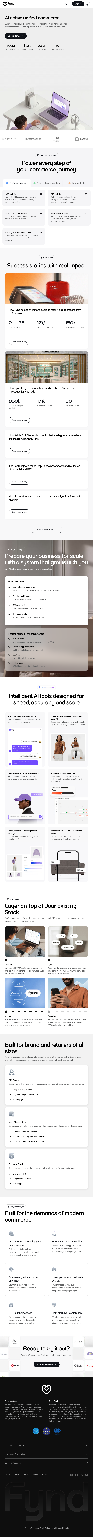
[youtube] (86, 1474)
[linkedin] (71, 1474)
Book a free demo (45, 1364)
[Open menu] (67, 3)
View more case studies (45, 529)
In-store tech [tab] (78, 183)
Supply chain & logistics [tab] (48, 183)
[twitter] (81, 1474)
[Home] (8, 4)
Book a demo (14, 36)
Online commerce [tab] (18, 183)
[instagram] (76, 1474)
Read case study (19, 341)
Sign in (78, 4)
